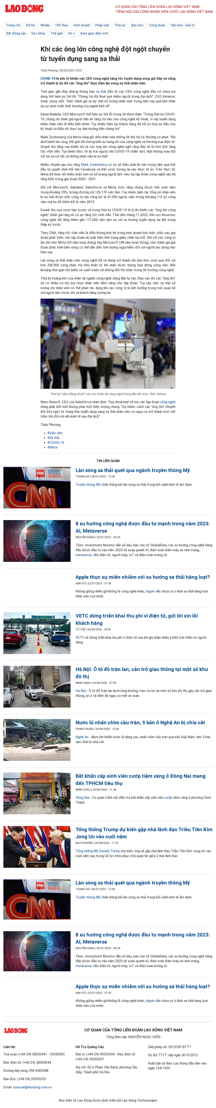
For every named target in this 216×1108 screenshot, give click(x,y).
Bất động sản (16, 33)
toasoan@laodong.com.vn (32, 1087)
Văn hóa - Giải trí (183, 25)
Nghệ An (82, 737)
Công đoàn (157, 25)
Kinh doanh (82, 25)
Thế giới (57, 33)
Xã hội (30, 25)
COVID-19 (47, 78)
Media (45, 25)
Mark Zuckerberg (94, 165)
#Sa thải (53, 438)
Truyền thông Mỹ (88, 485)
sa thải (101, 91)
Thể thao (61, 25)
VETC (80, 637)
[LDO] (37, 488)
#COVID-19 (55, 443)
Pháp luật (102, 25)
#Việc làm (54, 433)
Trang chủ (13, 25)
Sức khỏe (38, 33)
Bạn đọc (137, 25)
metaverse (84, 555)
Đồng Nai (82, 798)
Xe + (71, 33)
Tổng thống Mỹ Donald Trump (98, 851)
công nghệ (168, 402)
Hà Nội (81, 691)
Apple (150, 591)
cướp (168, 798)
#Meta (52, 447)
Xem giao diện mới (94, 33)
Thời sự (120, 25)
